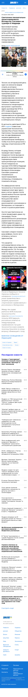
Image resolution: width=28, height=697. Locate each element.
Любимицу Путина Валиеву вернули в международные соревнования (12, 381)
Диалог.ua (12, 679)
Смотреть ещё (8, 608)
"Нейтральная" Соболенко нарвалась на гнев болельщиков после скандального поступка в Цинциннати (11, 423)
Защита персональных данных (18, 673)
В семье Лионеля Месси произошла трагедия (10, 481)
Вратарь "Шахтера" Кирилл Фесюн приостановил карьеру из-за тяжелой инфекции (11, 462)
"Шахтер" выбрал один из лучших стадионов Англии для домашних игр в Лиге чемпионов (13, 412)
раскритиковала (16, 316)
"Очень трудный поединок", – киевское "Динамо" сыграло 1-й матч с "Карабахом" (13, 509)
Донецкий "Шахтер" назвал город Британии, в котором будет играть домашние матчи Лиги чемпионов (13, 588)
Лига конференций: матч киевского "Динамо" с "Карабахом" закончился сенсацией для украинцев (11, 443)
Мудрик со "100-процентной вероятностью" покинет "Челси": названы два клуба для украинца (12, 401)
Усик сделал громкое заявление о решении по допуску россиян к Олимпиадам (11, 490)
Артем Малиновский (13, 45)
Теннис (17, 345)
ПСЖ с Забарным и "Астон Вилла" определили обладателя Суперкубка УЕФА (12, 452)
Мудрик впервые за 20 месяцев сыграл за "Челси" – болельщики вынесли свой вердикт (12, 519)
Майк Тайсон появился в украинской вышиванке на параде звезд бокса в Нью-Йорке (11, 391)
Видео (15, 342)
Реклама (16, 665)
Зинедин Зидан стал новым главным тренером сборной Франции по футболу (12, 579)
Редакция (5, 668)
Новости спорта (6, 347)
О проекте (5, 665)
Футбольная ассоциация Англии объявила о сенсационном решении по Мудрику (12, 559)
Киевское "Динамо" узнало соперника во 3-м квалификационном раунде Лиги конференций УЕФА (12, 569)
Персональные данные (18, 669)
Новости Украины (7, 342)
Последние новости (12, 355)
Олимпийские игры (7, 345)
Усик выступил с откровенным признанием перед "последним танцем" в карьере (12, 500)
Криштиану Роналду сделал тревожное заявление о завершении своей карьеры (12, 433)
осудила (8, 126)
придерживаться (18, 296)
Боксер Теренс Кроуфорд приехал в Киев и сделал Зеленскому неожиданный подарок (11, 372)
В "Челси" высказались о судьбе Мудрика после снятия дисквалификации (13, 537)
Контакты (5, 672)
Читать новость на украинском (14, 12)
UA (25, 3)
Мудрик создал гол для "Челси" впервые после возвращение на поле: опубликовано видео (10, 472)
